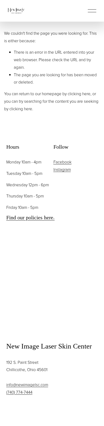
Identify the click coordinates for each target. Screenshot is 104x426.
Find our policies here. (30, 217)
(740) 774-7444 (19, 392)
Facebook (62, 162)
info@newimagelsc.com (27, 384)
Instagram (62, 169)
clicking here (79, 93)
